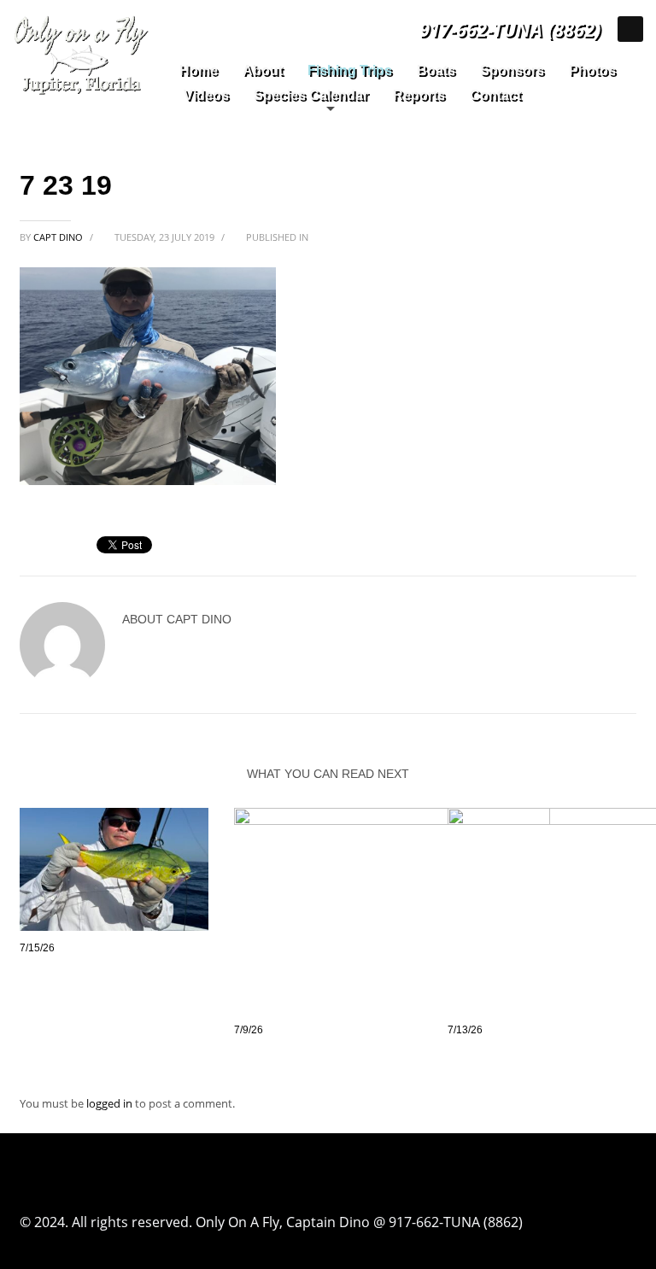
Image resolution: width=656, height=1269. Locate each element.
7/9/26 (248, 1030)
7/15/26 (37, 948)
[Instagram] (630, 29)
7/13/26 (465, 1030)
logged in (110, 1103)
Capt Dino (59, 237)
